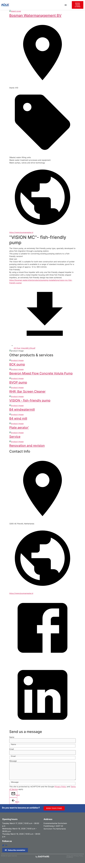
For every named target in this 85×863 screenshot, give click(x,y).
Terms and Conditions (69, 856)
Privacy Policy (60, 786)
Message (13, 761)
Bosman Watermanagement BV (35, 15)
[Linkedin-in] (6, 845)
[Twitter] (3, 845)
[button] (65, 5)
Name (11, 737)
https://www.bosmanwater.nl (21, 232)
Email (11, 749)
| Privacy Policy (78, 856)
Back (16, 802)
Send (16, 795)
